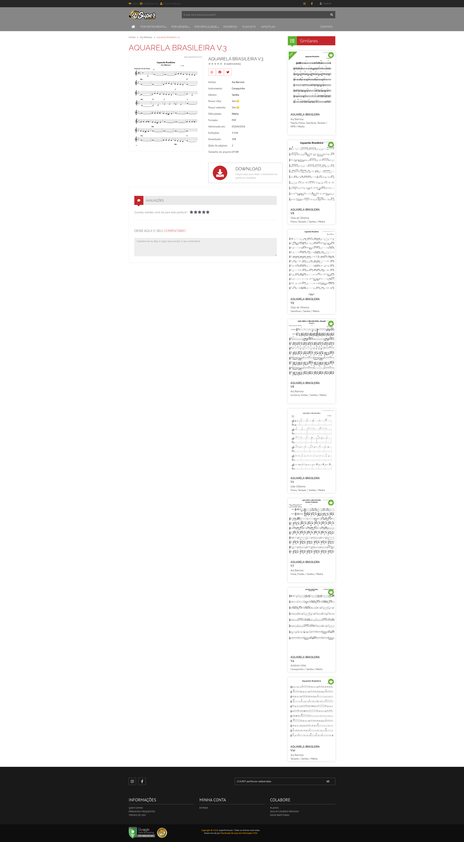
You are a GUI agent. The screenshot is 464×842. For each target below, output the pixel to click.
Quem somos (136, 807)
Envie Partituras (279, 815)
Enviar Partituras (172, 3)
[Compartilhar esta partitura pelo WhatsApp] (212, 72)
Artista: (212, 82)
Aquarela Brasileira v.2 (305, 480)
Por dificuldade (205, 26)
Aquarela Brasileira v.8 (305, 211)
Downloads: (214, 139)
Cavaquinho (238, 88)
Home (132, 37)
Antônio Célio (298, 665)
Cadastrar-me (151, 3)
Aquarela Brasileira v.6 (305, 385)
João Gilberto (298, 486)
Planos (274, 807)
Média (235, 113)
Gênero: (212, 94)
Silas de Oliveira (300, 218)
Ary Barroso (146, 37)
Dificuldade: (214, 113)
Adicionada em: (216, 126)
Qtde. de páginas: (217, 145)
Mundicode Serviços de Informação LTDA (239, 833)
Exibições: (213, 132)
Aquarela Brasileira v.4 (305, 659)
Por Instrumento (152, 26)
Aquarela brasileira (305, 114)
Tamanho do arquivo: (220, 151)
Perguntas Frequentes (142, 811)
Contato (326, 26)
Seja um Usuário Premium (284, 811)
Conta (326, 3)
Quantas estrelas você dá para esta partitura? (161, 212)
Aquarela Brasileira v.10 (305, 748)
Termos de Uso (137, 815)
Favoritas (230, 26)
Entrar (135, 3)
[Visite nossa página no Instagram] (304, 3)
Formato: (213, 120)
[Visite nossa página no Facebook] (311, 3)
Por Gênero (179, 26)
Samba (235, 94)
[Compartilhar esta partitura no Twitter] (227, 72)
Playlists (249, 26)
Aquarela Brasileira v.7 (305, 564)
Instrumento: (215, 88)
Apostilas (268, 26)
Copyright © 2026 (209, 830)
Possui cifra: (214, 101)
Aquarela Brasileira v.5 (305, 301)
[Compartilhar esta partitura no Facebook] (219, 72)
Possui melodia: (216, 107)
